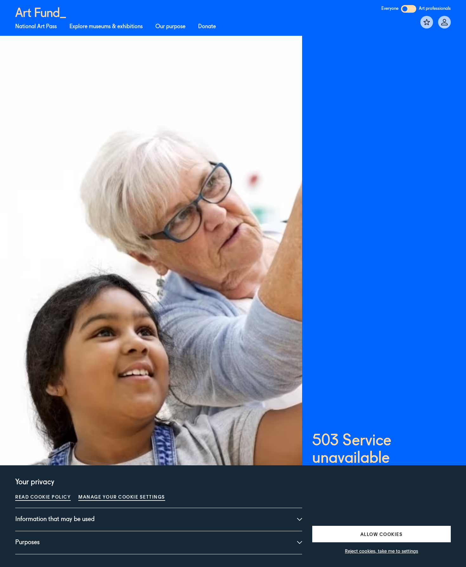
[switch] (408, 9)
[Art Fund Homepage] (40, 11)
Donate (207, 26)
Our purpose (170, 26)
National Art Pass (36, 26)
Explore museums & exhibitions (106, 26)
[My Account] (444, 22)
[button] (381, 534)
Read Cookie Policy (43, 497)
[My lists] (426, 22)
